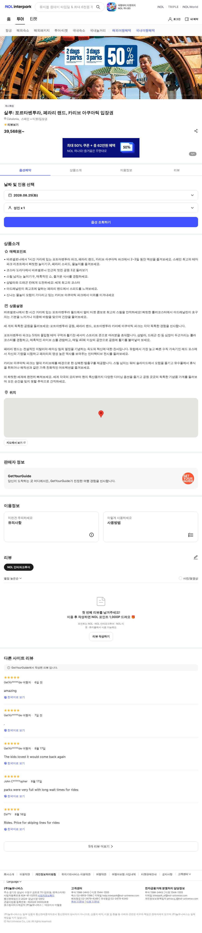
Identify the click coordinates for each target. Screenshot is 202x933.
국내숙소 (79, 30)
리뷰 (177, 170)
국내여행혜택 (145, 30)
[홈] (8, 19)
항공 (9, 30)
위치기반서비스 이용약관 (76, 874)
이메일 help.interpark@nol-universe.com (117, 895)
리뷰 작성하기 (101, 636)
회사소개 (9, 874)
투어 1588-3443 (80, 892)
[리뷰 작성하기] (195, 557)
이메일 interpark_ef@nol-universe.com (166, 895)
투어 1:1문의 (77, 901)
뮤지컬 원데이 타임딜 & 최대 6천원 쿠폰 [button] (66, 7)
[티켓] (33, 19)
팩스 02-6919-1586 (82, 895)
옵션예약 (25, 170)
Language (13, 881)
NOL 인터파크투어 (18, 567)
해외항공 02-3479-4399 (84, 898)
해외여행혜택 (121, 30)
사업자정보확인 (46, 895)
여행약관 (101, 874)
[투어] (20, 19)
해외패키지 (42, 30)
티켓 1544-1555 (100, 892)
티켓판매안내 (149, 874)
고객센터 (183, 874)
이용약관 (25, 874)
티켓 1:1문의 (92, 901)
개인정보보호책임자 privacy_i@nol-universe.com (171, 898)
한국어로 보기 (16, 697)
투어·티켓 (61, 30)
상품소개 (76, 170)
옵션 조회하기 (101, 222)
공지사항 (167, 874)
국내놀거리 (98, 30)
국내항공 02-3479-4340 (114, 898)
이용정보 (126, 170)
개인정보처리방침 (46, 874)
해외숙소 (23, 30)
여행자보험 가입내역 (124, 874)
